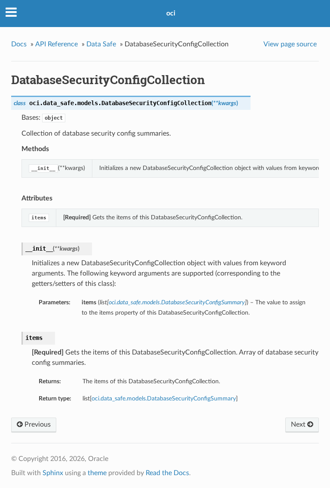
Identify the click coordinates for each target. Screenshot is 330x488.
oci (170, 13)
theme (97, 473)
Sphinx (53, 473)
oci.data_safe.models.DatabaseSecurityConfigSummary (164, 398)
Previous (37, 424)
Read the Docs (167, 473)
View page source (290, 44)
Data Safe (101, 44)
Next (299, 424)
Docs (19, 44)
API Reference (56, 44)
